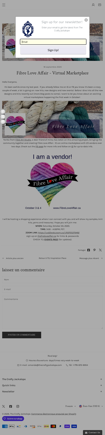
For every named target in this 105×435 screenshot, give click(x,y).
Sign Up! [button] (53, 50)
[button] (86, 20)
